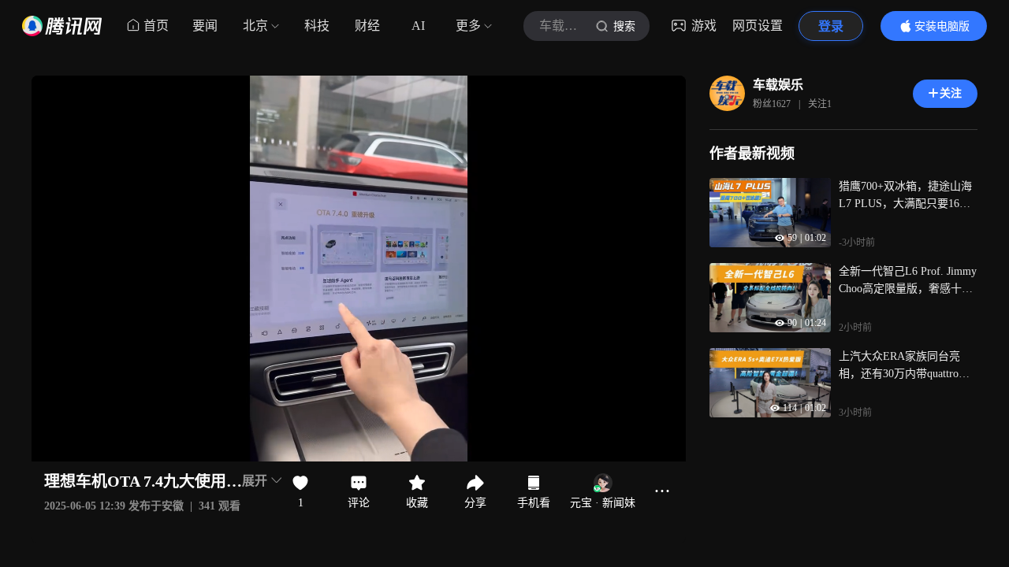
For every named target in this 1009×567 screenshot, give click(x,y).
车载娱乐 (778, 84)
